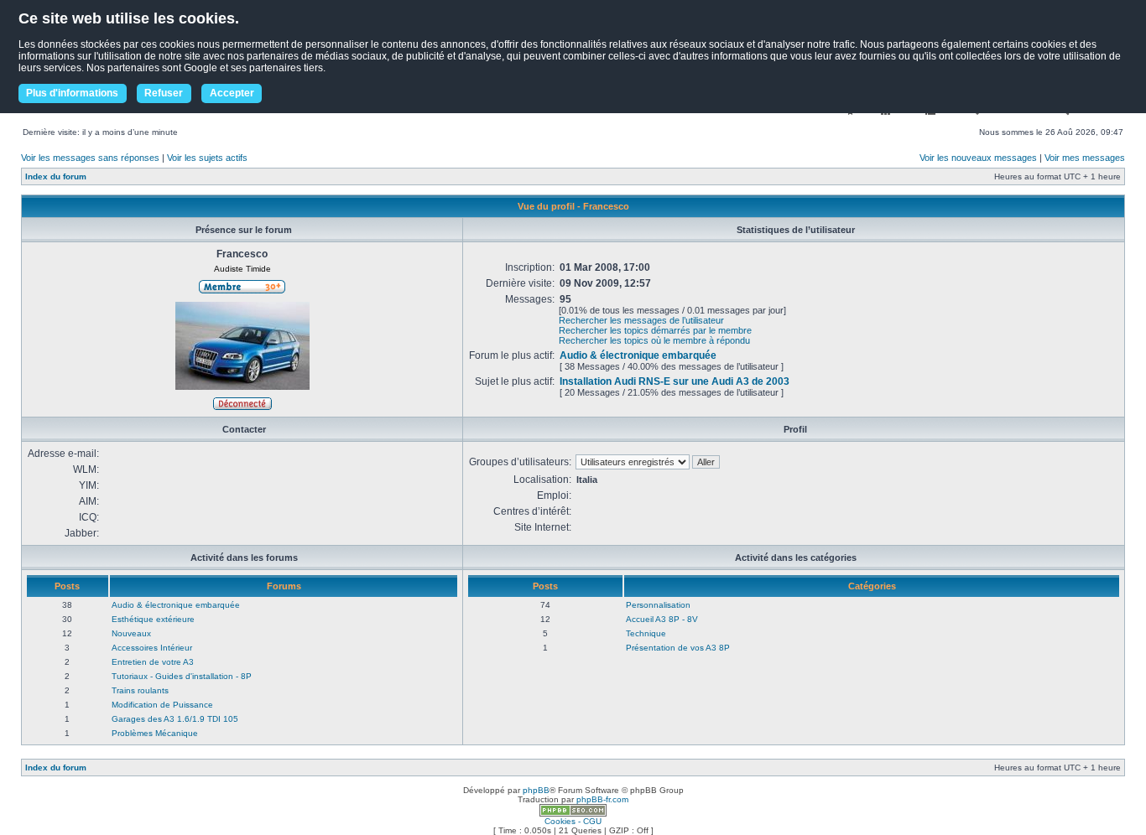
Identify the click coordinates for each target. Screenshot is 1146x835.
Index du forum (55, 176)
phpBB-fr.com (602, 799)
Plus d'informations (72, 93)
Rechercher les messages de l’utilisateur (641, 320)
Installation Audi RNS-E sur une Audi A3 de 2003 (674, 381)
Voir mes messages (1084, 158)
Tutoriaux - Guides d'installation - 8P (182, 676)
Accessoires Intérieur (152, 647)
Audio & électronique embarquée (638, 355)
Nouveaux (131, 633)
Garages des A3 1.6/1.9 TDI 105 (175, 718)
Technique (646, 633)
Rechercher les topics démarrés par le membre (655, 330)
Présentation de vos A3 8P (678, 647)
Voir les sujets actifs (207, 158)
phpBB (536, 790)
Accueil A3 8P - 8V (662, 619)
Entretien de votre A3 (153, 661)
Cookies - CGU (573, 821)
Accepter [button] (232, 93)
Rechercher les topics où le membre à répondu (654, 340)
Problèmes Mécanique (155, 733)
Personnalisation (658, 604)
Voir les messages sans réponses (90, 158)
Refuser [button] (163, 93)
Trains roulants (140, 690)
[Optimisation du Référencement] (573, 813)
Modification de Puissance (162, 704)
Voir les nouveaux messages (978, 158)
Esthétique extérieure (153, 619)
